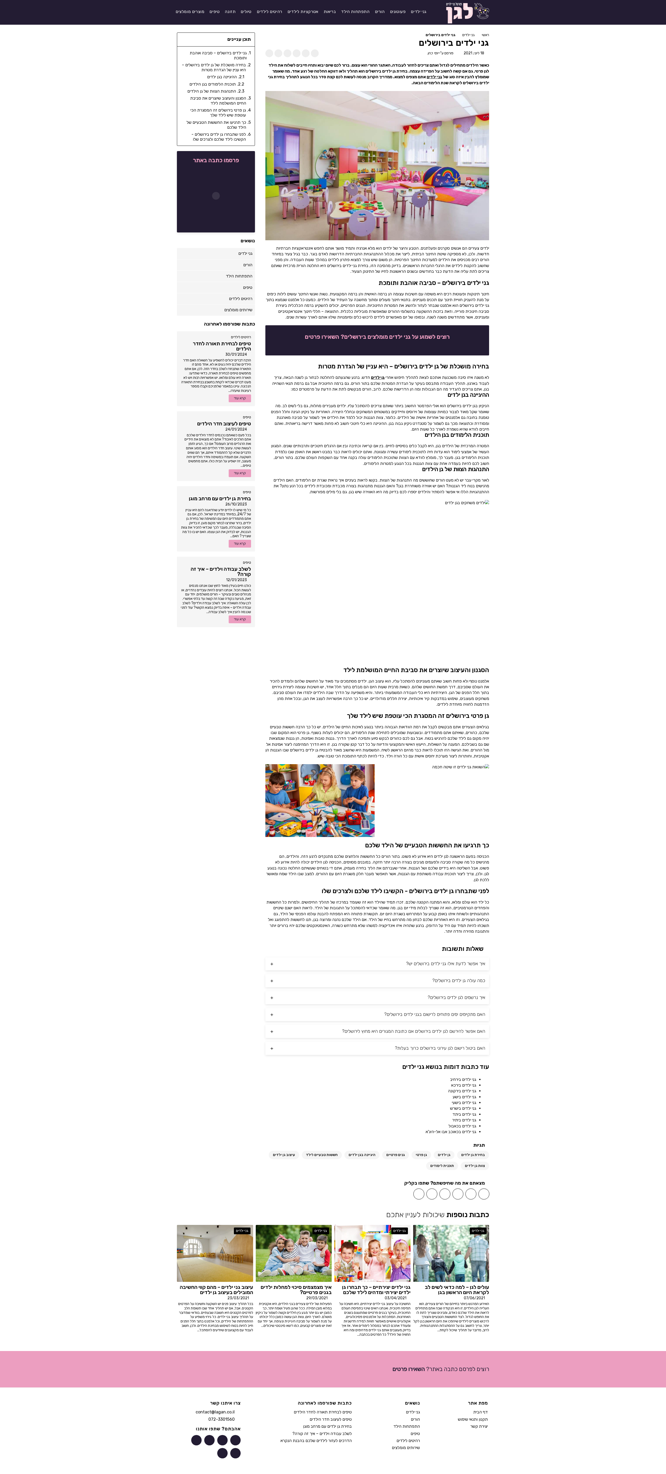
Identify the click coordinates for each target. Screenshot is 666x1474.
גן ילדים (378, 377)
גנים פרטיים (395, 1155)
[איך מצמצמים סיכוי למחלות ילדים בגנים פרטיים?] (294, 1253)
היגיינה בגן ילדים (362, 1155)
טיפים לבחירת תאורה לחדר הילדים (323, 1412)
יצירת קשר (479, 1426)
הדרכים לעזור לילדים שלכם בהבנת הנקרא (316, 1440)
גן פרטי (421, 1155)
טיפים (247, 417)
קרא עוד (240, 398)
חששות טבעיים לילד (322, 1155)
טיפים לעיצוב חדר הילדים (331, 1419)
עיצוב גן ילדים (284, 1155)
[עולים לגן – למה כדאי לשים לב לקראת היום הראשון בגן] (451, 1253)
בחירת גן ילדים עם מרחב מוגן (327, 1426)
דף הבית (480, 1412)
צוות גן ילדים (475, 1166)
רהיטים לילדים (241, 337)
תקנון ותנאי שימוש (473, 1419)
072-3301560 (221, 1419)
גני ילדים (468, 35)
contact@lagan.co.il (215, 1412)
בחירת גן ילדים (473, 1155)
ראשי (485, 35)
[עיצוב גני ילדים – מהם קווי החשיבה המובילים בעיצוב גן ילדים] (215, 1253)
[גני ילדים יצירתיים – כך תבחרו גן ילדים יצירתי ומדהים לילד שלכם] (372, 1253)
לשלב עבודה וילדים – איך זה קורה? (322, 1433)
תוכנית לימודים (442, 1166)
